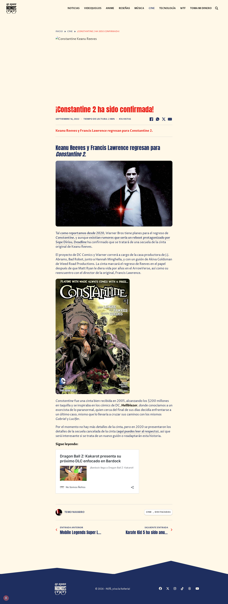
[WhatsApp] (157, 119)
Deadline (80, 242)
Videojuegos (92, 8)
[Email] (169, 119)
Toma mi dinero (201, 8)
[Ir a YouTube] (199, 588)
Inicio (59, 31)
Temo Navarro (74, 512)
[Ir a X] (169, 588)
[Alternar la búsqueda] (217, 8)
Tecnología (167, 8)
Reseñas (124, 8)
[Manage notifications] (6, 598)
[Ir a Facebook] (162, 588)
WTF (183, 8)
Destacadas (163, 512)
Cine (152, 8)
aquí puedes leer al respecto (138, 431)
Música (139, 8)
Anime (110, 8)
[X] (163, 119)
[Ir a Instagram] (177, 588)
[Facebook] (151, 119)
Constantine (65, 238)
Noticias (73, 8)
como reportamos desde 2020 (82, 233)
